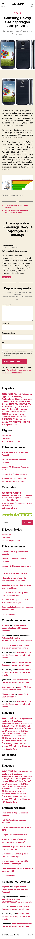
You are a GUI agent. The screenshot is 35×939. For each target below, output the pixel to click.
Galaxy (13, 195)
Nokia (5, 413)
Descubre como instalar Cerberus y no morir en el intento (16, 655)
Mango (24, 409)
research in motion (9, 416)
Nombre (5, 324)
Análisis (17, 13)
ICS (16, 404)
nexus (19, 411)
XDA (3, 425)
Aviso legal (6, 435)
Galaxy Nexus (27, 399)
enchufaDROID (17, 4)
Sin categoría (10, 503)
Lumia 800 (15, 409)
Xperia (9, 425)
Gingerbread (24, 401)
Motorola (13, 411)
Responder (6, 277)
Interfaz (23, 404)
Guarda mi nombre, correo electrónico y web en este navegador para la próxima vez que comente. (18, 353)
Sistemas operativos (23, 503)
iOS (29, 404)
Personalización (25, 501)
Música (4, 501)
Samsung (19, 195)
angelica (5, 625)
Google (5, 404)
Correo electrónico (9, 333)
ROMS (4, 503)
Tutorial (5, 422)
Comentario (6, 305)
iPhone (8, 406)
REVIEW (19, 416)
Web (3, 342)
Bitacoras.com (8, 687)
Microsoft (6, 411)
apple (4, 396)
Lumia (24, 406)
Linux (21, 497)
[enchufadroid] (17, 514)
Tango (25, 419)
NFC (23, 411)
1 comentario (18, 34)
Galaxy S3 (14, 401)
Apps (9, 397)
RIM (24, 416)
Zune (15, 424)
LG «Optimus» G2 (9, 614)
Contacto (6, 438)
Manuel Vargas (13, 31)
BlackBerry (17, 396)
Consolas (28, 495)
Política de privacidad (11, 441)
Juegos (15, 407)
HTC (11, 404)
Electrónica (5, 497)
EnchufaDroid (8, 399)
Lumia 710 (5, 409)
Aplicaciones (27, 394)
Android (7, 195)
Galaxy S (6, 401)
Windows (13, 506)
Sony (15, 419)
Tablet (20, 419)
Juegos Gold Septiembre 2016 (15, 474)
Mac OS (26, 497)
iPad (3, 407)
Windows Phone (19, 421)
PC (16, 414)
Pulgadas (21, 414)
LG (19, 407)
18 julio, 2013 (27, 31)
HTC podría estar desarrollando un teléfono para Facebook (15, 628)
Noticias (11, 414)
